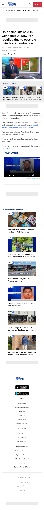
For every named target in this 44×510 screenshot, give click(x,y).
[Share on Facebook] (8, 54)
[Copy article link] (14, 54)
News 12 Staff (6, 48)
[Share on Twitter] (11, 54)
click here (6, 148)
